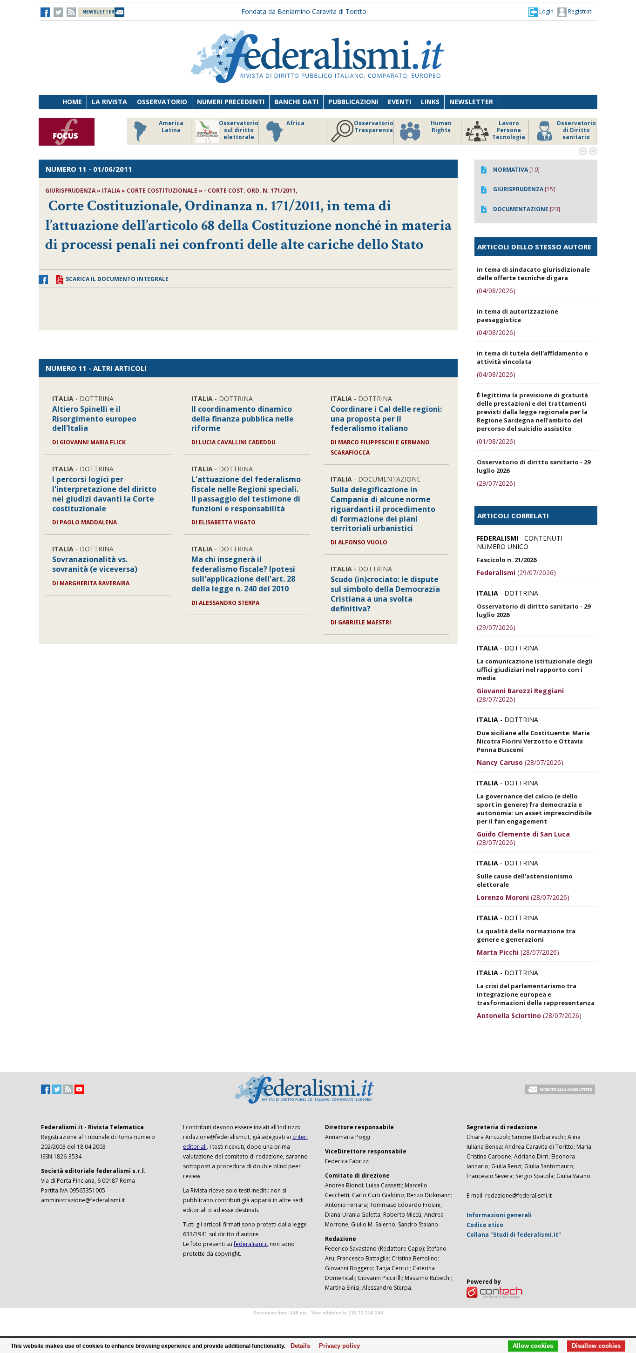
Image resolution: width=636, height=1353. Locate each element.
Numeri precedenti (230, 101)
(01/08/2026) (496, 441)
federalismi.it (251, 1244)
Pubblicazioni (353, 101)
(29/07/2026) (496, 483)
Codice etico (485, 1225)
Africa (295, 123)
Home (72, 101)
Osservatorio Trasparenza (373, 127)
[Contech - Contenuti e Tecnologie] (494, 1292)
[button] (541, 11)
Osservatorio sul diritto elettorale (238, 130)
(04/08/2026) (496, 290)
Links (430, 101)
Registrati (580, 11)
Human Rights (441, 127)
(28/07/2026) (520, 694)
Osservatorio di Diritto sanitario (576, 130)
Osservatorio (162, 101)
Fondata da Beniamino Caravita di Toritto (303, 11)
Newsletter (471, 101)
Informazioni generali (499, 1215)
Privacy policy (337, 1346)
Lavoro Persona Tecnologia (508, 130)
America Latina (171, 127)
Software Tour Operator (318, 1323)
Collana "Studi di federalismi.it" (514, 1235)
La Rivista (109, 101)
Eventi (399, 101)
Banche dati (296, 101)
